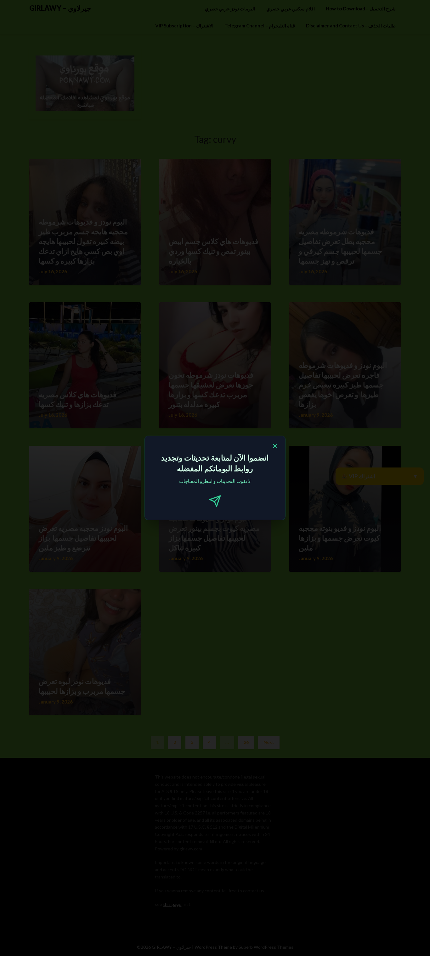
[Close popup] (275, 447)
